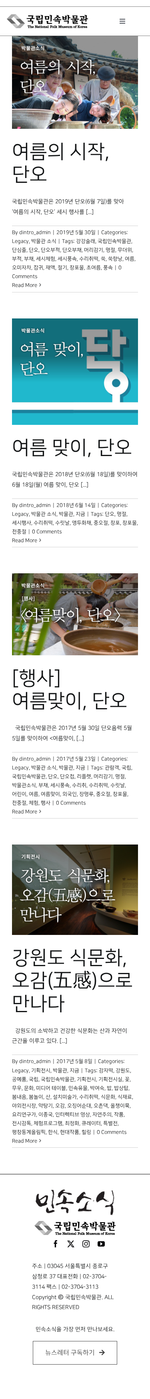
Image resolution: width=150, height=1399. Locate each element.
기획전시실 (110, 1079)
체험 (33, 803)
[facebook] (55, 1243)
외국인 (69, 794)
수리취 (79, 785)
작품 (119, 1114)
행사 (45, 803)
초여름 (93, 267)
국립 (126, 768)
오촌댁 (101, 1106)
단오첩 (67, 776)
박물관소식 (24, 785)
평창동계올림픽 (29, 1132)
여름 (129, 259)
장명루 (86, 794)
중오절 (101, 523)
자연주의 (102, 1114)
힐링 (86, 1132)
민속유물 (78, 1088)
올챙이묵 (120, 1106)
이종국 (45, 1114)
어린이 (19, 794)
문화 (29, 1088)
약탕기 (45, 1106)
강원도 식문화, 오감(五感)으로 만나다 (72, 981)
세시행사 (21, 523)
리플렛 (84, 776)
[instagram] (86, 1243)
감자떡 (106, 1070)
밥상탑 (121, 1088)
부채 (29, 259)
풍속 (108, 267)
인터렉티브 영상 (72, 1114)
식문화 (108, 1097)
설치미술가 (65, 1097)
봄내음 (19, 1097)
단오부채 (72, 250)
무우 (17, 1088)
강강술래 (85, 241)
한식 (53, 1132)
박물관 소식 (43, 241)
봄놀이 (36, 1097)
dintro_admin (35, 232)
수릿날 (62, 523)
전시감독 (21, 1123)
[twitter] (70, 1243)
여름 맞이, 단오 (72, 448)
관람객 (112, 768)
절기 (62, 267)
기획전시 (40, 1070)
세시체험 (45, 259)
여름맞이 (50, 794)
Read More (24, 285)
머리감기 (93, 250)
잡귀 (38, 267)
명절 (110, 250)
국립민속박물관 (114, 241)
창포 (115, 523)
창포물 (77, 267)
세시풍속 (67, 259)
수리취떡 (88, 259)
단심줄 (19, 250)
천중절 (19, 531)
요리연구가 (24, 1114)
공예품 (19, 1079)
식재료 (125, 1097)
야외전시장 (24, 1106)
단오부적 (50, 250)
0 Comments (47, 531)
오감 (60, 1106)
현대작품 (69, 1132)
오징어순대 (79, 1106)
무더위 (125, 250)
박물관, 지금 (72, 514)
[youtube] (101, 1243)
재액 (50, 267)
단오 (33, 250)
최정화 (72, 1123)
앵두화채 (81, 523)
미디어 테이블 (51, 1088)
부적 (17, 259)
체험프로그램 (48, 1123)
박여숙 (97, 1088)
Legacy (20, 241)
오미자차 (21, 267)
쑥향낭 (115, 259)
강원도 (123, 1070)
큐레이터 (91, 1123)
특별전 (110, 1123)
